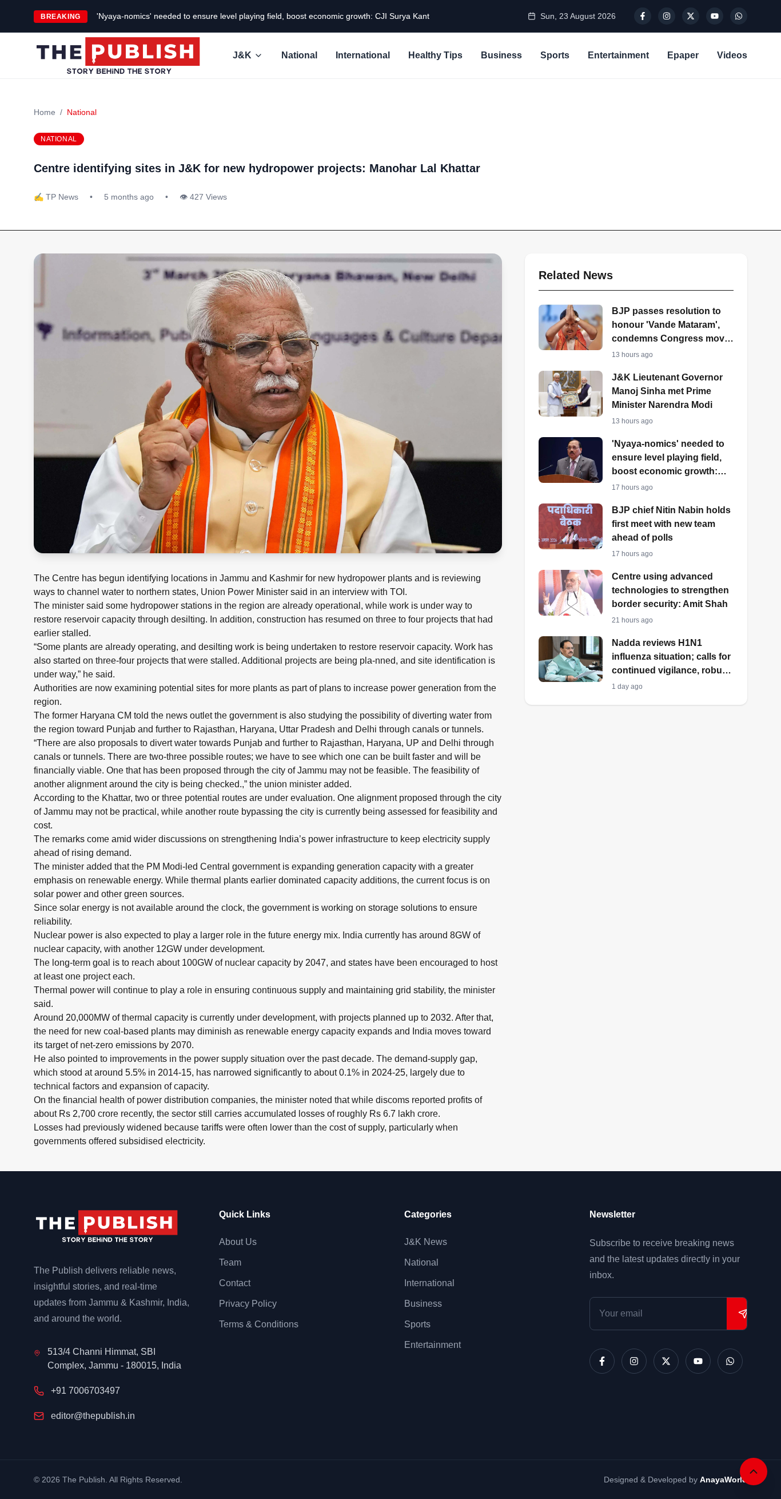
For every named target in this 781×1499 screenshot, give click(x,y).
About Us (238, 1242)
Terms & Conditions (258, 1324)
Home (44, 112)
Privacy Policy (248, 1303)
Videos (732, 55)
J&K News (425, 1242)
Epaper (683, 55)
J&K (242, 55)
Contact (234, 1283)
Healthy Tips (435, 55)
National (299, 55)
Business (501, 55)
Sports (554, 55)
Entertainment (618, 55)
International (363, 55)
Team (230, 1262)
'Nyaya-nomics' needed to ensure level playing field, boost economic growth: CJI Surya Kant (263, 16)
